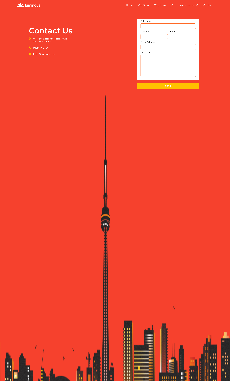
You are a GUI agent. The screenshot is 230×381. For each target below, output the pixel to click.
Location (145, 31)
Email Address (148, 42)
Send (168, 86)
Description (146, 52)
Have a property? (188, 5)
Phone (172, 31)
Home (129, 5)
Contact (207, 5)
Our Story (143, 5)
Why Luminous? (163, 5)
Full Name (146, 21)
